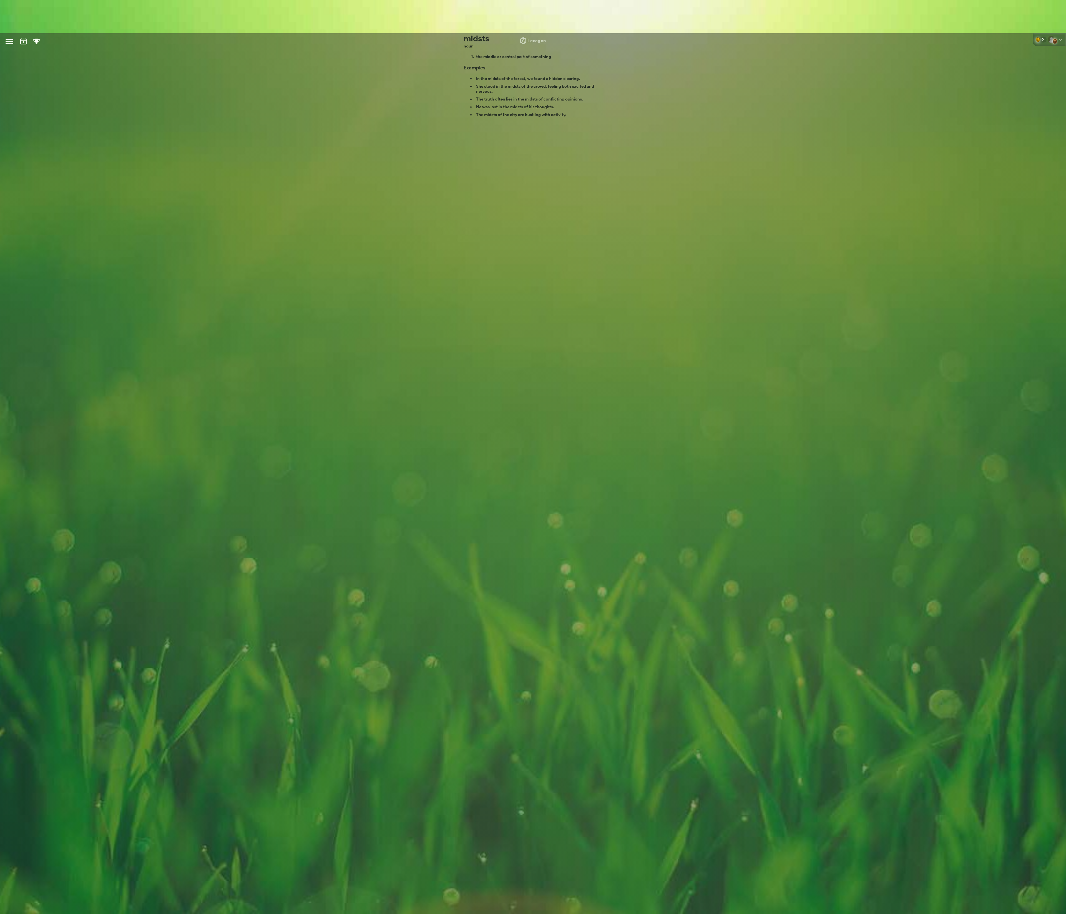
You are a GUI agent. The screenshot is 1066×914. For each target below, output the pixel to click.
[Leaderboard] (36, 46)
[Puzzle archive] (23, 46)
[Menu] (9, 41)
